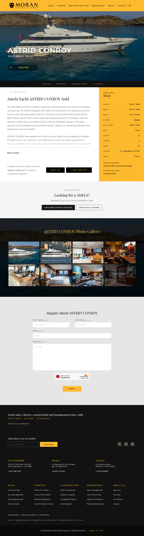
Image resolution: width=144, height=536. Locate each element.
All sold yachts (18, 92)
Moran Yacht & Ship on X (119, 444)
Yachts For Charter (41, 490)
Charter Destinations (42, 499)
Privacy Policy (13, 515)
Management (98, 6)
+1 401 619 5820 (102, 471)
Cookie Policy (44, 515)
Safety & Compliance (95, 499)
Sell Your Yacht (13, 504)
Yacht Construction (68, 490)
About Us (116, 490)
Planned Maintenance (95, 504)
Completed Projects (68, 499)
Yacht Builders (66, 504)
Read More (13, 153)
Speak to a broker (18, 424)
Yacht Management (95, 490)
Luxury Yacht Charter (42, 495)
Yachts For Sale (14, 490)
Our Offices (117, 499)
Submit (72, 389)
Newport (100, 460)
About (111, 6)
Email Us (55, 170)
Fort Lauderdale (16, 460)
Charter (61, 6)
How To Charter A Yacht (43, 504)
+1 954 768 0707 (79, 170)
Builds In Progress (68, 495)
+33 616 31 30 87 (58, 471)
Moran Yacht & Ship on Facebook (126, 444)
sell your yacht (13, 170)
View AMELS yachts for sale (58, 207)
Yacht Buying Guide (15, 499)
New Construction (78, 6)
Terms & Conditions (28, 515)
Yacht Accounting (94, 495)
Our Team (117, 495)
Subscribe (49, 444)
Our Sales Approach (15, 495)
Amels (137, 120)
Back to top (96, 531)
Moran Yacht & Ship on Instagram (132, 444)
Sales (51, 6)
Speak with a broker (89, 207)
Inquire (24, 67)
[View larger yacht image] (23, 252)
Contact (122, 6)
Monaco (56, 460)
